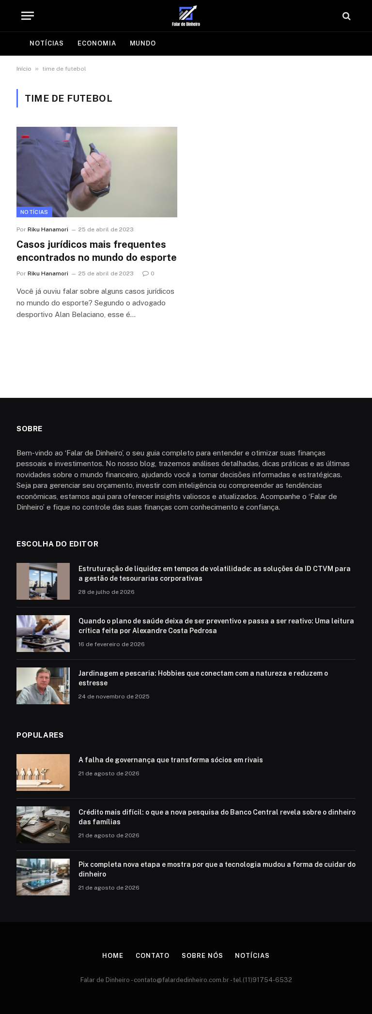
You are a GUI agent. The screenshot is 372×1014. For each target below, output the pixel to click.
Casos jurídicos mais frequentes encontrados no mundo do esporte (96, 251)
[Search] (346, 16)
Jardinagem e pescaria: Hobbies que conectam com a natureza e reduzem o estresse (203, 678)
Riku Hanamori (48, 229)
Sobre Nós (202, 955)
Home (113, 955)
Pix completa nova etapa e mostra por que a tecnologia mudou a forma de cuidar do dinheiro (217, 869)
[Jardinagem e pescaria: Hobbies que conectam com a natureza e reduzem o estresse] (43, 685)
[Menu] (27, 16)
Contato (153, 955)
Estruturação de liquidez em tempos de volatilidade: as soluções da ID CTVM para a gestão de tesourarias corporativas (214, 573)
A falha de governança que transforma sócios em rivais (170, 760)
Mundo (143, 43)
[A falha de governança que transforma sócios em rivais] (43, 772)
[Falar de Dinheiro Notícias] (186, 15)
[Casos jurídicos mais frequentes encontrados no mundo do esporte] (96, 172)
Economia (97, 43)
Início (23, 68)
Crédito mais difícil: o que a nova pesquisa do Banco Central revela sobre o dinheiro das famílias (217, 817)
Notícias (47, 43)
